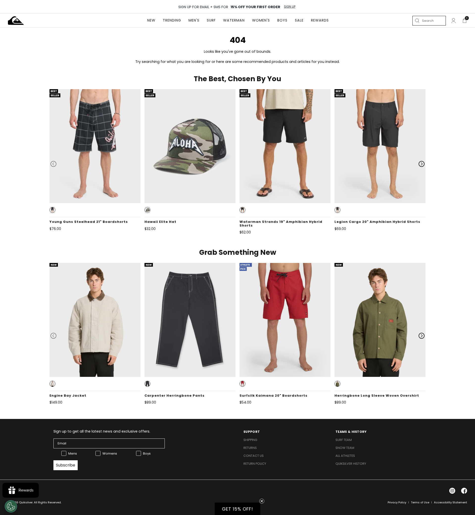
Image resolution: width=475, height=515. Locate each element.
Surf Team (343, 440)
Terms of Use (420, 502)
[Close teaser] (261, 501)
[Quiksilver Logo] (16, 21)
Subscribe (65, 465)
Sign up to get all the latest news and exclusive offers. (101, 431)
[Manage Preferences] (11, 506)
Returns (250, 448)
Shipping (250, 440)
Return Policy (254, 464)
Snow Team (344, 448)
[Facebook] (464, 491)
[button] (52, 210)
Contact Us (253, 456)
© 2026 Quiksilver (20, 502)
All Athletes (345, 456)
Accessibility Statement (450, 502)
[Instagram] (452, 491)
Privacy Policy (397, 502)
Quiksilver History (350, 464)
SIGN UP (289, 7)
